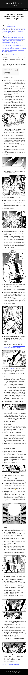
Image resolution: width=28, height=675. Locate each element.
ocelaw (7, 48)
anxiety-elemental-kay (17, 37)
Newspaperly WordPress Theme (14, 673)
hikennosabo (14, 42)
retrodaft (7, 50)
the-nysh (4, 51)
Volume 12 (20, 31)
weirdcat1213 (10, 51)
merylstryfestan (12, 45)
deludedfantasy (12, 39)
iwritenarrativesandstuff (7, 43)
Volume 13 (4, 32)
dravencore (9, 40)
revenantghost (13, 50)
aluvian (3, 37)
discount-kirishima (20, 39)
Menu (25, 9)
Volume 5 (9, 29)
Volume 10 (9, 31)
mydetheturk (19, 45)
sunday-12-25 (21, 50)
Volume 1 (8, 26)
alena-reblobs (19, 36)
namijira (4, 47)
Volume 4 (4, 29)
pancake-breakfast (14, 48)
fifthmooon (19, 40)
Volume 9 (4, 31)
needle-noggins (10, 47)
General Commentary (18, 32)
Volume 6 (14, 29)
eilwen (14, 40)
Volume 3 (22, 28)
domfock (4, 40)
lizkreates (16, 43)
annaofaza (8, 37)
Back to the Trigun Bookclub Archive (10, 21)
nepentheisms (18, 47)
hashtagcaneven (6, 42)
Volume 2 (12, 26)
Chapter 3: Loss (6, 72)
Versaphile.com (14, 3)
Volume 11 (15, 31)
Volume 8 (24, 29)
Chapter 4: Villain (7, 73)
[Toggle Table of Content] (15, 70)
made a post (12, 368)
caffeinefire (4, 39)
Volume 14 (9, 32)
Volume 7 (19, 29)
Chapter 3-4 (15, 54)
